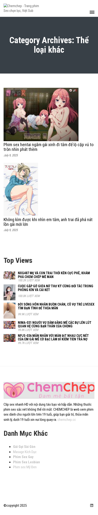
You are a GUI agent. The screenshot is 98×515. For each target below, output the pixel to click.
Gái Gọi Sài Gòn (24, 447)
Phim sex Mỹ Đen (25, 467)
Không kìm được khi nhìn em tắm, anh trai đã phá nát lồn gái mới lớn (48, 222)
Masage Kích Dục (25, 452)
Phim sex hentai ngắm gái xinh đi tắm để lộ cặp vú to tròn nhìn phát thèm (48, 147)
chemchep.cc (67, 420)
